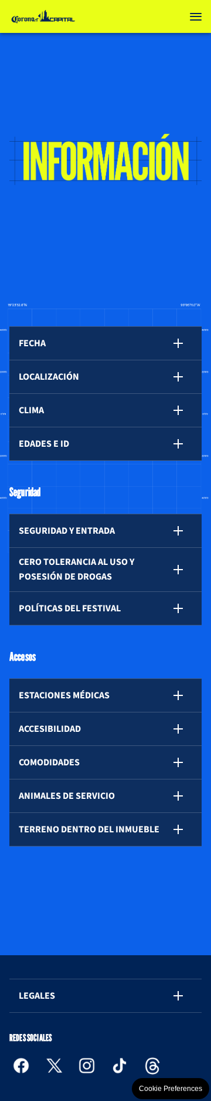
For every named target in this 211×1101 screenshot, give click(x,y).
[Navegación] (196, 16)
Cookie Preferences (170, 1089)
